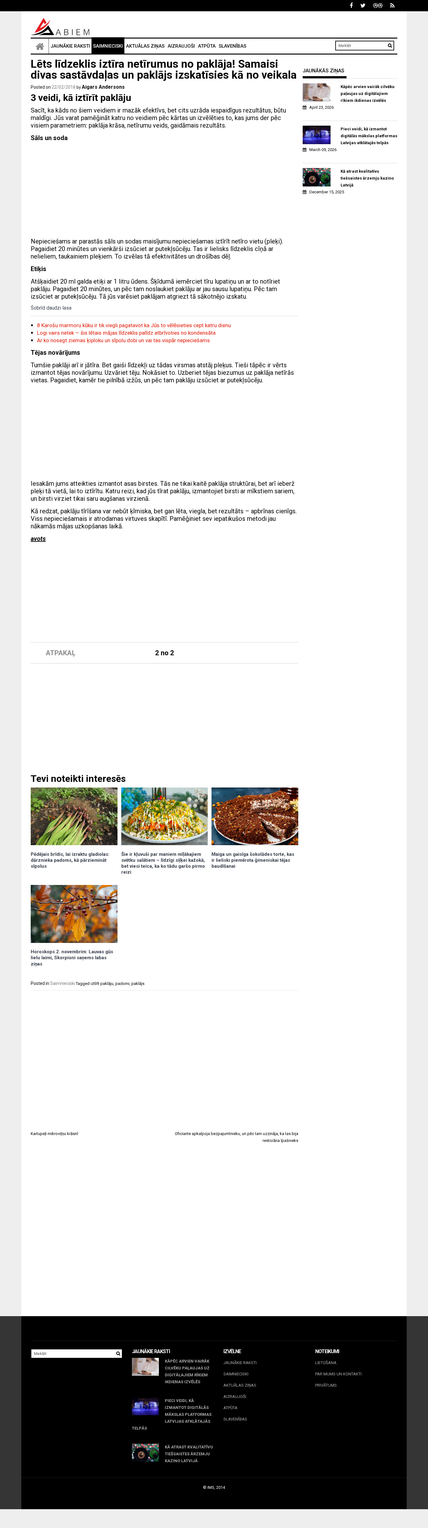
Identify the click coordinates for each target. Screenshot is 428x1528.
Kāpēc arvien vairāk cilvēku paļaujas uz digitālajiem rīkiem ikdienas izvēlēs (367, 93)
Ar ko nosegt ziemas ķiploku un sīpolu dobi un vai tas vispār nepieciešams (123, 340)
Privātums (326, 1385)
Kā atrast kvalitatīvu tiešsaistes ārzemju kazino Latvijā (367, 178)
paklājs (137, 983)
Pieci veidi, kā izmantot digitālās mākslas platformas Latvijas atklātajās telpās (369, 136)
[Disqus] (164, 1235)
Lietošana (326, 1362)
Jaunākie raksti (70, 46)
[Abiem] (40, 46)
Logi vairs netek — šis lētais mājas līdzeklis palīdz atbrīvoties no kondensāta (126, 333)
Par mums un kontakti (338, 1374)
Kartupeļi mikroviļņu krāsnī (54, 1133)
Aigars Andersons (103, 87)
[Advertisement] (164, 190)
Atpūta (207, 46)
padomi (122, 983)
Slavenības (232, 46)
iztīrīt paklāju (102, 983)
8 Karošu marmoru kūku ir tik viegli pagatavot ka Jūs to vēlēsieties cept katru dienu (134, 325)
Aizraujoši (181, 46)
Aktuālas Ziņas (145, 46)
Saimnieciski (108, 46)
